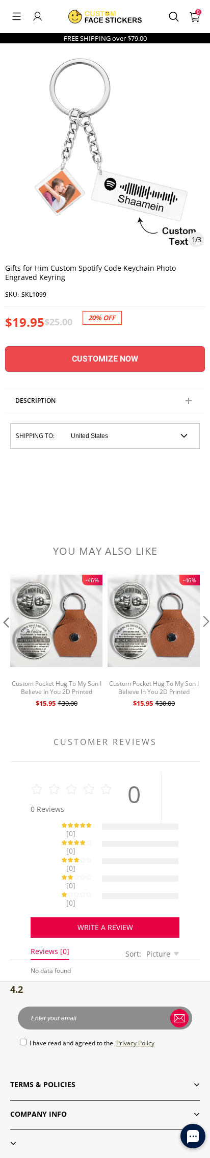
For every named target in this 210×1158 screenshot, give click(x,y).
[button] (16, 16)
